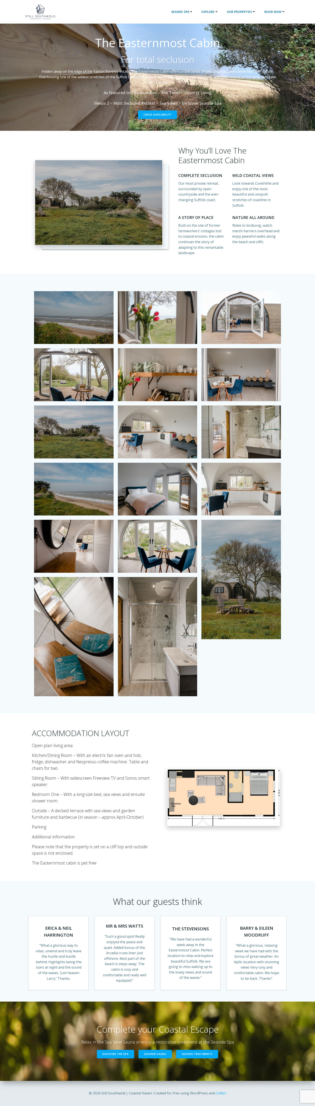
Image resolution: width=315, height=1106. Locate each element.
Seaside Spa (180, 12)
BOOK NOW (272, 12)
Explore (208, 12)
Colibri (221, 1093)
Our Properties (239, 12)
